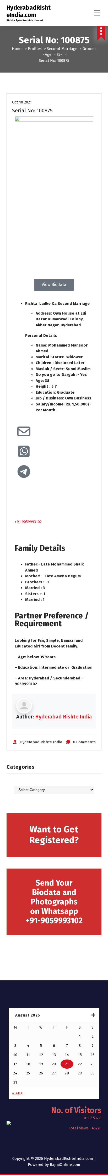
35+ (59, 54)
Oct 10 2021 (22, 102)
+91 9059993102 (28, 521)
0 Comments (84, 742)
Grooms (89, 48)
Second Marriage (62, 48)
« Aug (17, 1093)
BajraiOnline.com (65, 1164)
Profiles (35, 48)
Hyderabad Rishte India (63, 716)
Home (17, 48)
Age (48, 54)
